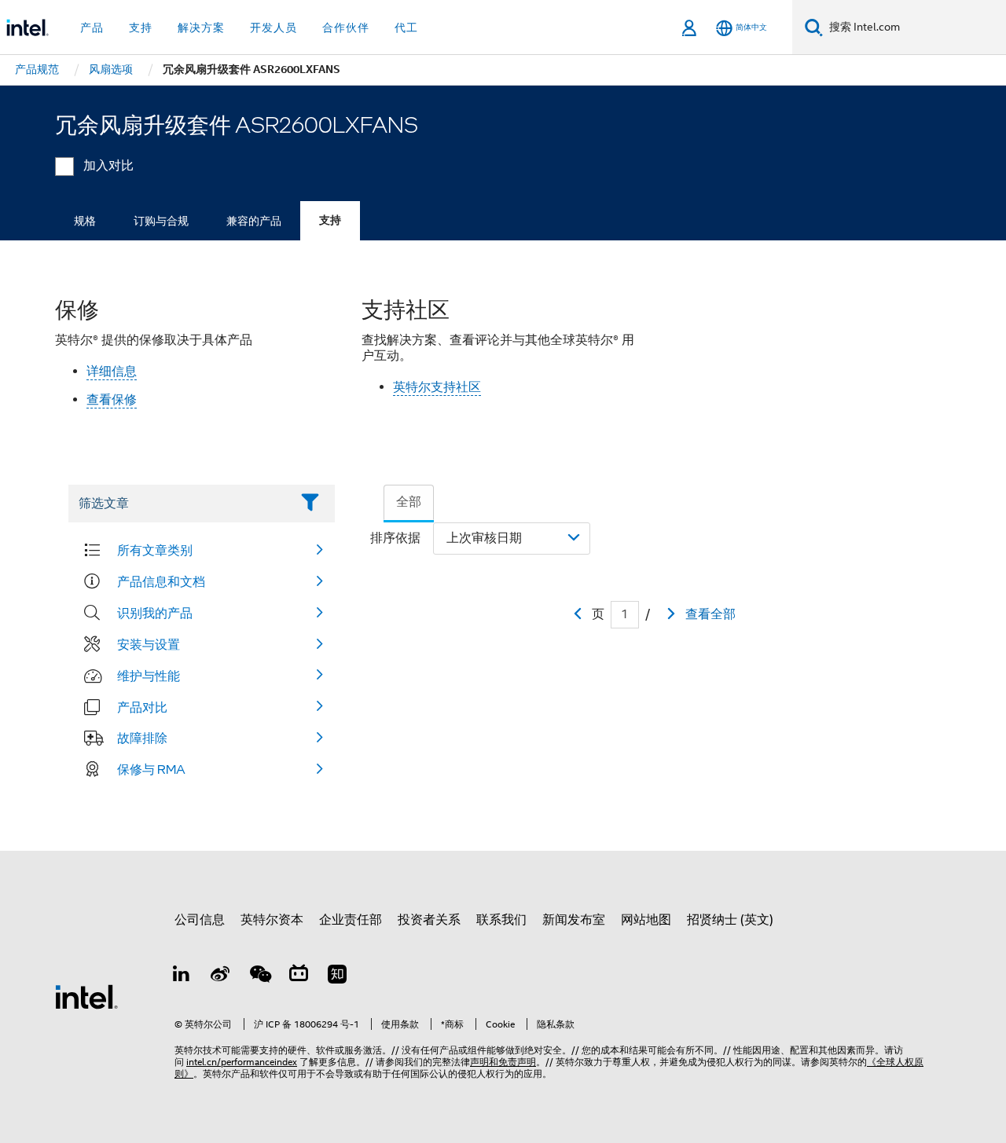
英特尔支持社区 (437, 387)
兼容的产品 (253, 221)
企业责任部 (350, 920)
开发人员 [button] (273, 27)
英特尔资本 (271, 920)
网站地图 (646, 920)
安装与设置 (148, 644)
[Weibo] (220, 976)
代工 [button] (406, 27)
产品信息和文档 (161, 581)
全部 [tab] (408, 502)
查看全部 (710, 614)
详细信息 (111, 371)
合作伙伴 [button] (345, 27)
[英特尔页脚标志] (86, 996)
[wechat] (259, 976)
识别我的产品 (155, 613)
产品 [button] (92, 27)
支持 (330, 220)
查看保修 (111, 400)
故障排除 (142, 738)
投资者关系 (429, 920)
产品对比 (142, 707)
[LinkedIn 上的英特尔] (181, 976)
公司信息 (199, 920)
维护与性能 (148, 675)
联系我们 (501, 920)
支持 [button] (140, 27)
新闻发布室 (573, 920)
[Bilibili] (298, 976)
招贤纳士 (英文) (730, 920)
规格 (85, 221)
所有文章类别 (155, 550)
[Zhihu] (337, 976)
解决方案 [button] (201, 27)
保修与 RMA (151, 769)
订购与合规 (161, 221)
